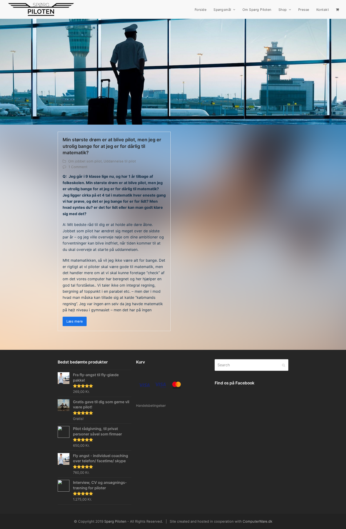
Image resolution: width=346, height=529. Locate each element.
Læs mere (74, 321)
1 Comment (77, 167)
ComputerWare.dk (257, 521)
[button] (337, 9)
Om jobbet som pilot (85, 161)
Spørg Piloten (115, 521)
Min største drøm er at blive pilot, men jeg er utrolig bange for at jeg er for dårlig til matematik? (112, 146)
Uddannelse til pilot (120, 161)
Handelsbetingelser (151, 405)
